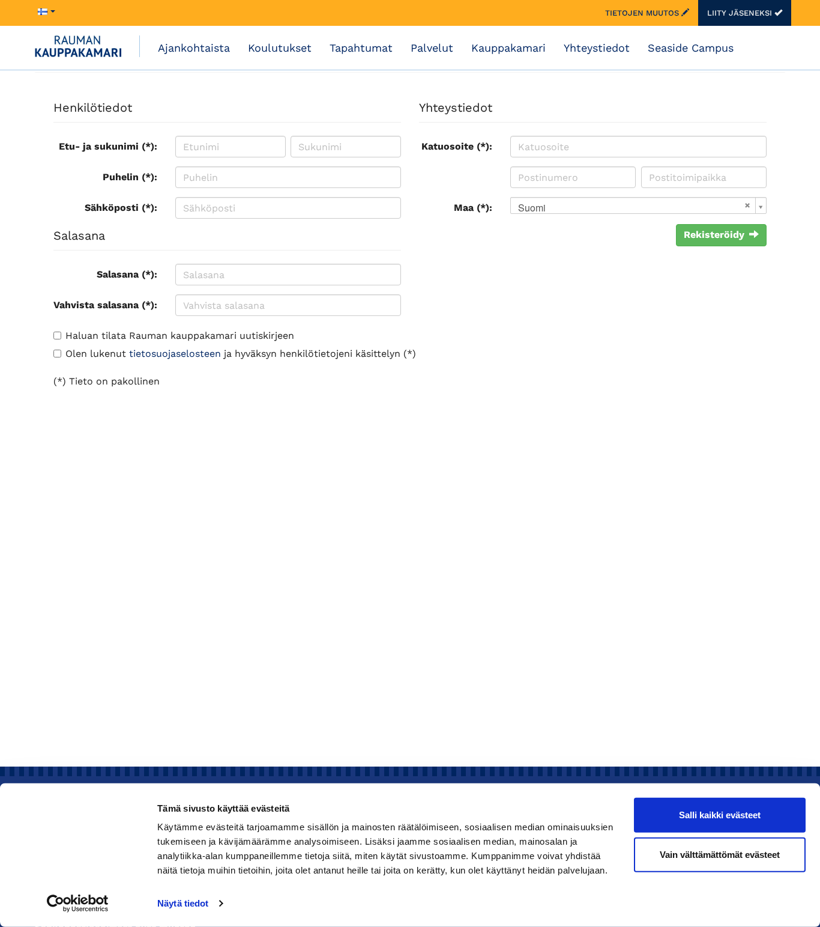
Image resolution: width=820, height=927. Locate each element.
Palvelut (432, 47)
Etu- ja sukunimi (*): (108, 146)
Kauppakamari (508, 47)
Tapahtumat (361, 47)
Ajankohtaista (194, 47)
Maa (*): (473, 207)
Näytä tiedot (182, 903)
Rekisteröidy (714, 234)
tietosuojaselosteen (175, 353)
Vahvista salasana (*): (105, 305)
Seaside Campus (691, 47)
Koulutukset (280, 47)
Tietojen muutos (643, 12)
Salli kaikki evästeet (720, 815)
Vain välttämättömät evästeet (720, 854)
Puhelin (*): (130, 177)
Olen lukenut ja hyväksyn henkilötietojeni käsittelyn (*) (240, 353)
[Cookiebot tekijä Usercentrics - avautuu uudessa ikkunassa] (77, 904)
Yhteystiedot (597, 47)
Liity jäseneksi (740, 12)
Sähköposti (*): (121, 207)
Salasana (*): (127, 274)
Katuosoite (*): (456, 146)
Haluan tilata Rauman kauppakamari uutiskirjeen (179, 335)
